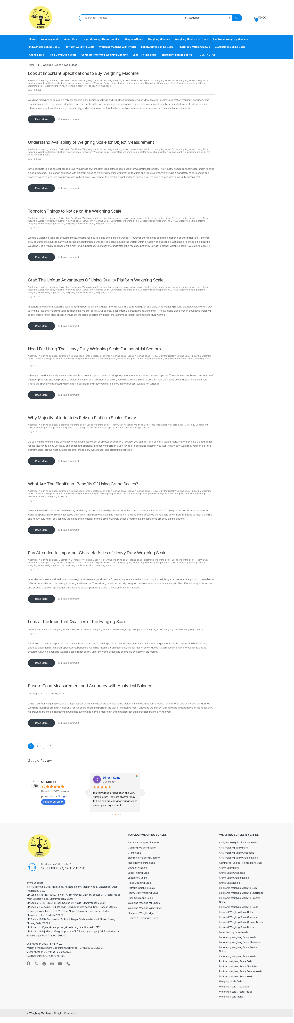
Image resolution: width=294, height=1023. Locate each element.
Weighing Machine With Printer (117, 46)
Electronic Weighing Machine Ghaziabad (241, 892)
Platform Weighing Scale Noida (236, 976)
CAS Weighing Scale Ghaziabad (236, 852)
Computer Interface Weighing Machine (104, 54)
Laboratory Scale (137, 877)
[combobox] (130, 17)
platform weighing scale (152, 152)
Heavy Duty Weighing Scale (143, 892)
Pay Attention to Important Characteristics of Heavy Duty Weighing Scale (97, 552)
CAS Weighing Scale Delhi (233, 847)
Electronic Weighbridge (141, 913)
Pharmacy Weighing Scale (194, 46)
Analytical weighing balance (42, 80)
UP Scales (48, 782)
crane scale (136, 80)
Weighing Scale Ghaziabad (234, 986)
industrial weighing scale (68, 83)
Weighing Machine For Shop (191, 39)
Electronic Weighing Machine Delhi (238, 887)
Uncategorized (35, 693)
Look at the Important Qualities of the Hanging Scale (77, 621)
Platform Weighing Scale (79, 46)
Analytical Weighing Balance (143, 842)
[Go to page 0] (109, 814)
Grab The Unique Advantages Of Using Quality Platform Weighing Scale (95, 279)
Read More (41, 119)
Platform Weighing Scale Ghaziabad (238, 966)
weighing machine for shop (80, 85)
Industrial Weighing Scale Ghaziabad (239, 917)
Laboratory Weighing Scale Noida (237, 937)
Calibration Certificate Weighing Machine (80, 80)
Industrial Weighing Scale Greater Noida (241, 922)
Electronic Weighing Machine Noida (238, 906)
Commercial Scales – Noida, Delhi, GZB (240, 862)
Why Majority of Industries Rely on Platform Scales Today (82, 417)
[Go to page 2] (115, 814)
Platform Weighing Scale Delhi (235, 961)
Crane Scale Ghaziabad (232, 872)
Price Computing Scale (62, 54)
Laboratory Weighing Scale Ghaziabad (240, 942)
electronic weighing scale (157, 80)
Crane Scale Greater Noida (234, 877)
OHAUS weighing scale (183, 83)
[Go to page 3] (118, 814)
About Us (69, 39)
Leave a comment (70, 119)
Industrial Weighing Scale (44, 46)
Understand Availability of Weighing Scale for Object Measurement (91, 142)
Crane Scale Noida (229, 882)
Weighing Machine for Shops (144, 902)
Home (32, 39)
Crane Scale (36, 54)
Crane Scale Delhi (229, 867)
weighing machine (54, 85)
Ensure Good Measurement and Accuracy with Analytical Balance (90, 685)
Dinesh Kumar (112, 777)
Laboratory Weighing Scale (157, 46)
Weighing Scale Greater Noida (235, 991)
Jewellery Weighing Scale (230, 46)
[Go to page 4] (120, 814)
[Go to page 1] (112, 814)
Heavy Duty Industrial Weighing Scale (171, 355)
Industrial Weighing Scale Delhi (236, 912)
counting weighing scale (116, 80)
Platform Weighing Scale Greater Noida (240, 971)
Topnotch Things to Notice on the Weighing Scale (74, 211)
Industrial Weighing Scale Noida (236, 927)
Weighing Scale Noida (231, 996)
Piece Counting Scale (140, 882)
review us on (51, 801)
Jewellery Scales (137, 867)
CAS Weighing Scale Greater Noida (238, 857)
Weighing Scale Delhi (230, 981)
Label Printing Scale (145, 54)
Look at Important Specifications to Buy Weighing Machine (83, 73)
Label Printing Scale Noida (233, 932)
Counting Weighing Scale (142, 847)
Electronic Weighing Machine (230, 39)
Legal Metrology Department (100, 39)
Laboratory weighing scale (125, 83)
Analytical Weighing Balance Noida (238, 842)
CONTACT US (208, 54)
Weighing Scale (134, 39)
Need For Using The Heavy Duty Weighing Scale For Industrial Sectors (94, 348)
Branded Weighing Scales (176, 54)
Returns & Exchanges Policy (143, 918)
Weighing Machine (159, 39)
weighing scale (50, 39)
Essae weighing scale (183, 80)
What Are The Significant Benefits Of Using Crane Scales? (83, 483)
